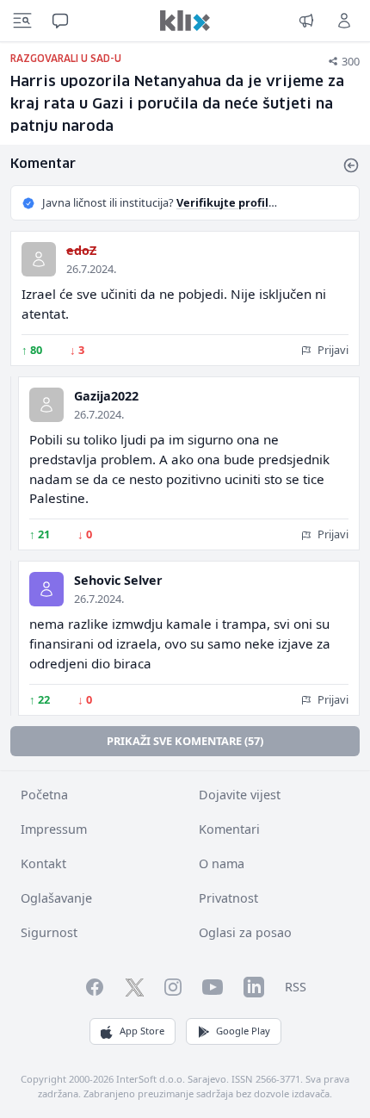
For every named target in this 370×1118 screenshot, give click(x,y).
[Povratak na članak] (351, 165)
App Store (142, 1030)
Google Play (243, 1030)
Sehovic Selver (118, 580)
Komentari (229, 829)
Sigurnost (49, 932)
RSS (295, 986)
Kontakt (43, 863)
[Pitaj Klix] (60, 20)
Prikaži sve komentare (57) (185, 740)
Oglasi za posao (245, 932)
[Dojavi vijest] (306, 20)
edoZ (81, 250)
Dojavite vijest (240, 794)
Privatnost (228, 898)
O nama (221, 863)
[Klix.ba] (185, 20)
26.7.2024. (91, 268)
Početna (44, 794)
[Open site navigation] (22, 21)
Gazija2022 (106, 396)
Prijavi (331, 349)
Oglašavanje (56, 898)
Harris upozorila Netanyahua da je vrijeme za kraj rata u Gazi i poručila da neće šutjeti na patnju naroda (177, 104)
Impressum (54, 829)
